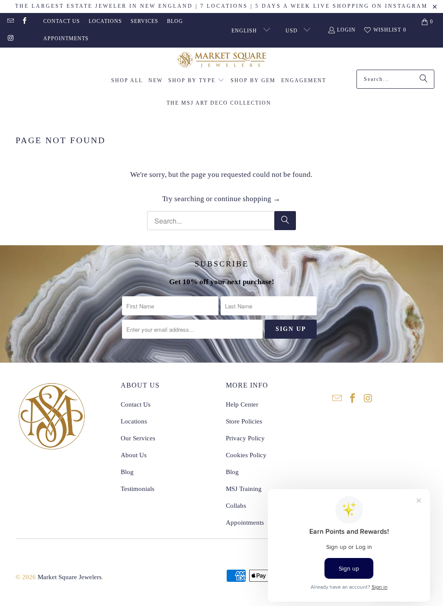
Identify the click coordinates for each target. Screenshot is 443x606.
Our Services (138, 438)
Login (346, 30)
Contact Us (61, 21)
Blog (175, 21)
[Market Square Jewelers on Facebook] (23, 22)
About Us (134, 455)
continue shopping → (247, 199)
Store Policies (244, 421)
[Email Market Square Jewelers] (10, 22)
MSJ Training (244, 488)
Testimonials (137, 488)
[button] (196, 81)
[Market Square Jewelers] (221, 61)
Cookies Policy (246, 455)
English (245, 31)
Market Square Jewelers (70, 577)
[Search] (423, 79)
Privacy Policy (245, 438)
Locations (105, 21)
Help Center (242, 404)
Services (144, 21)
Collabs (236, 505)
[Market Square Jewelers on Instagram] (10, 39)
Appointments (66, 38)
